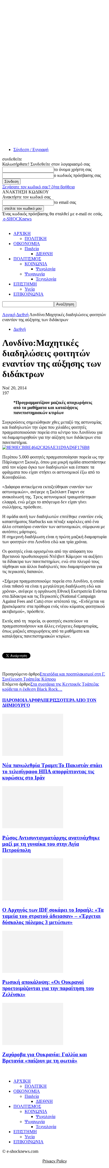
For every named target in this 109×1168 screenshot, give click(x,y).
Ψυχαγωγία (35, 274)
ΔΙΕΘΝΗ (44, 253)
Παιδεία (32, 248)
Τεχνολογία (46, 279)
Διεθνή (22, 314)
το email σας (65, 202)
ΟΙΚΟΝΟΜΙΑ (26, 243)
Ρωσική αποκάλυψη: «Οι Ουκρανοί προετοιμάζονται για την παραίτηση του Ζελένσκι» (48, 988)
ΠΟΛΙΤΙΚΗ (36, 238)
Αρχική (8, 314)
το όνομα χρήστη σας (73, 169)
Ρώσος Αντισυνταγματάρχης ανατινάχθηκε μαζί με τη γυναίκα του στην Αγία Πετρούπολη (51, 844)
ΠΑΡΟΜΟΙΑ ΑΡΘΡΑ (22, 700)
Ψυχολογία (45, 268)
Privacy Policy (54, 1161)
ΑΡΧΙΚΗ (22, 233)
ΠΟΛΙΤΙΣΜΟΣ (27, 258)
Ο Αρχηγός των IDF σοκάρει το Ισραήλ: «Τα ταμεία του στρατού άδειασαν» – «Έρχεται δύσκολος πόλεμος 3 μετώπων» (53, 916)
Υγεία (30, 289)
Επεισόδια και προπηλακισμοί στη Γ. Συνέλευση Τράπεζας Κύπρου (53, 676)
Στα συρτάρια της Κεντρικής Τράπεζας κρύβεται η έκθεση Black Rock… (50, 687)
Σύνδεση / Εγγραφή (30, 149)
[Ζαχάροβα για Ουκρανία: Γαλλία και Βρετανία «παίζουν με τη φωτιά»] (32, 1043)
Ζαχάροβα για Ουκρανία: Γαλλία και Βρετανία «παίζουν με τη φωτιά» (44, 1057)
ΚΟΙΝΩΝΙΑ (36, 263)
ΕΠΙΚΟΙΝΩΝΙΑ (28, 294)
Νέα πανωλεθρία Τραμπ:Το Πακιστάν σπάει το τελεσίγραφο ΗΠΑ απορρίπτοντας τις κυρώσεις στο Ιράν (52, 771)
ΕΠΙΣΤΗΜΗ (25, 284)
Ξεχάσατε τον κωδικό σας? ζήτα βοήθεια (38, 186)
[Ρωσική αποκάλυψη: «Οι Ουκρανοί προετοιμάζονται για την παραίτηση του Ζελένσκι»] (32, 971)
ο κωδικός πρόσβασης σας (77, 175)
